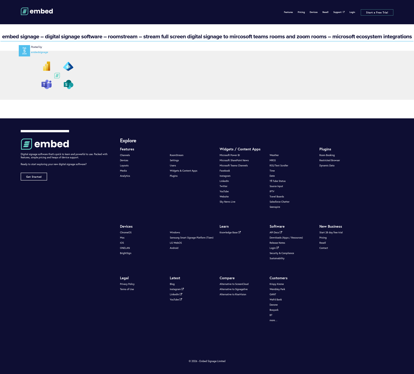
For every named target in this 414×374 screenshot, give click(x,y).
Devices (314, 12)
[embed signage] (37, 13)
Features (288, 12)
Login (352, 12)
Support (337, 12)
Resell (325, 12)
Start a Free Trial (377, 12)
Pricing (301, 12)
